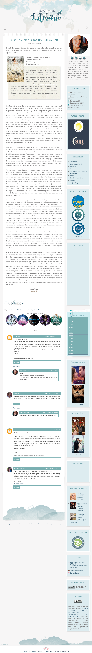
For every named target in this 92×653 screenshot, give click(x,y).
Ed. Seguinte (32, 310)
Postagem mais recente (13, 524)
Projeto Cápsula (75, 183)
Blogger (48, 651)
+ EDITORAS (78, 237)
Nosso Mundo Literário (29, 651)
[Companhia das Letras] (78, 235)
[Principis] (78, 221)
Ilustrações (74, 169)
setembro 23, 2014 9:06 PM (52, 393)
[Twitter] (80, 59)
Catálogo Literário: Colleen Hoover (80, 496)
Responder (16, 362)
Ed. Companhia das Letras (18, 310)
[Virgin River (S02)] (78, 434)
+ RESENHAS (78, 404)
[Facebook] (72, 59)
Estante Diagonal (19, 468)
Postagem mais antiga (55, 524)
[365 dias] (78, 402)
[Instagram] (76, 59)
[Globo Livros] (78, 207)
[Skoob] (84, 59)
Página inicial (34, 524)
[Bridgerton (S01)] (78, 452)
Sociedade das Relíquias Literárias (78, 172)
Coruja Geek (74, 573)
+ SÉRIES (78, 455)
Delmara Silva (24, 371)
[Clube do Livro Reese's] (78, 133)
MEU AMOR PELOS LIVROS (77, 563)
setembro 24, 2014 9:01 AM (50, 370)
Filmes (72, 180)
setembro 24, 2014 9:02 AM (50, 412)
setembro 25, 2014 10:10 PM (52, 468)
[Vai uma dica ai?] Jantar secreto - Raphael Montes (82, 506)
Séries (72, 175)
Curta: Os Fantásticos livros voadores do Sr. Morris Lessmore (78, 518)
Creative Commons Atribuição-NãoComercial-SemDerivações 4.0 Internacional (78, 612)
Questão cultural (76, 164)
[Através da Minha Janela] (78, 383)
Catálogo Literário (76, 178)
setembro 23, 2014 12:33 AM (52, 336)
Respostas (16, 366)
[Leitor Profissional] (78, 549)
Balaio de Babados (76, 570)
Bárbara (16, 393)
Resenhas (41, 310)
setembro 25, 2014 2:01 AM (52, 430)
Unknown (16, 336)
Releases (73, 166)
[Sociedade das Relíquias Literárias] (78, 148)
